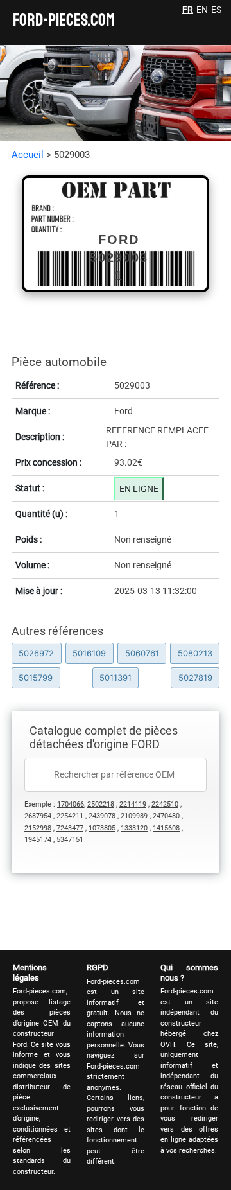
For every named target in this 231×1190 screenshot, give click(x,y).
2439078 (102, 816)
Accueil (28, 155)
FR (187, 9)
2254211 (69, 816)
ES (216, 9)
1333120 (134, 828)
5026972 (36, 653)
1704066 (70, 804)
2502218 (100, 804)
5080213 (195, 653)
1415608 (166, 828)
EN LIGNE (138, 489)
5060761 (142, 653)
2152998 (37, 828)
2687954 (37, 816)
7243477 (69, 828)
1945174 (37, 840)
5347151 (69, 840)
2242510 (164, 804)
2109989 (134, 816)
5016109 (89, 653)
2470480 (166, 816)
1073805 (102, 828)
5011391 (115, 677)
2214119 (132, 804)
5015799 (36, 677)
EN (202, 9)
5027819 (195, 677)
